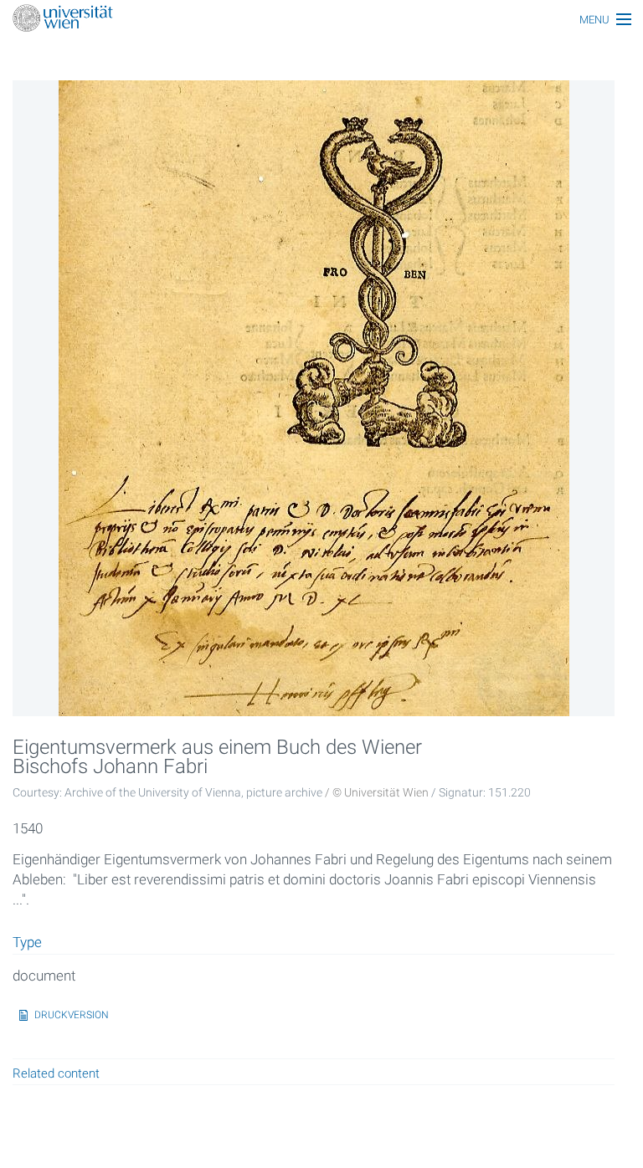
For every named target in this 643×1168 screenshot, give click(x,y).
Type (27, 942)
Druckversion (71, 1015)
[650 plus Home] (321, 19)
